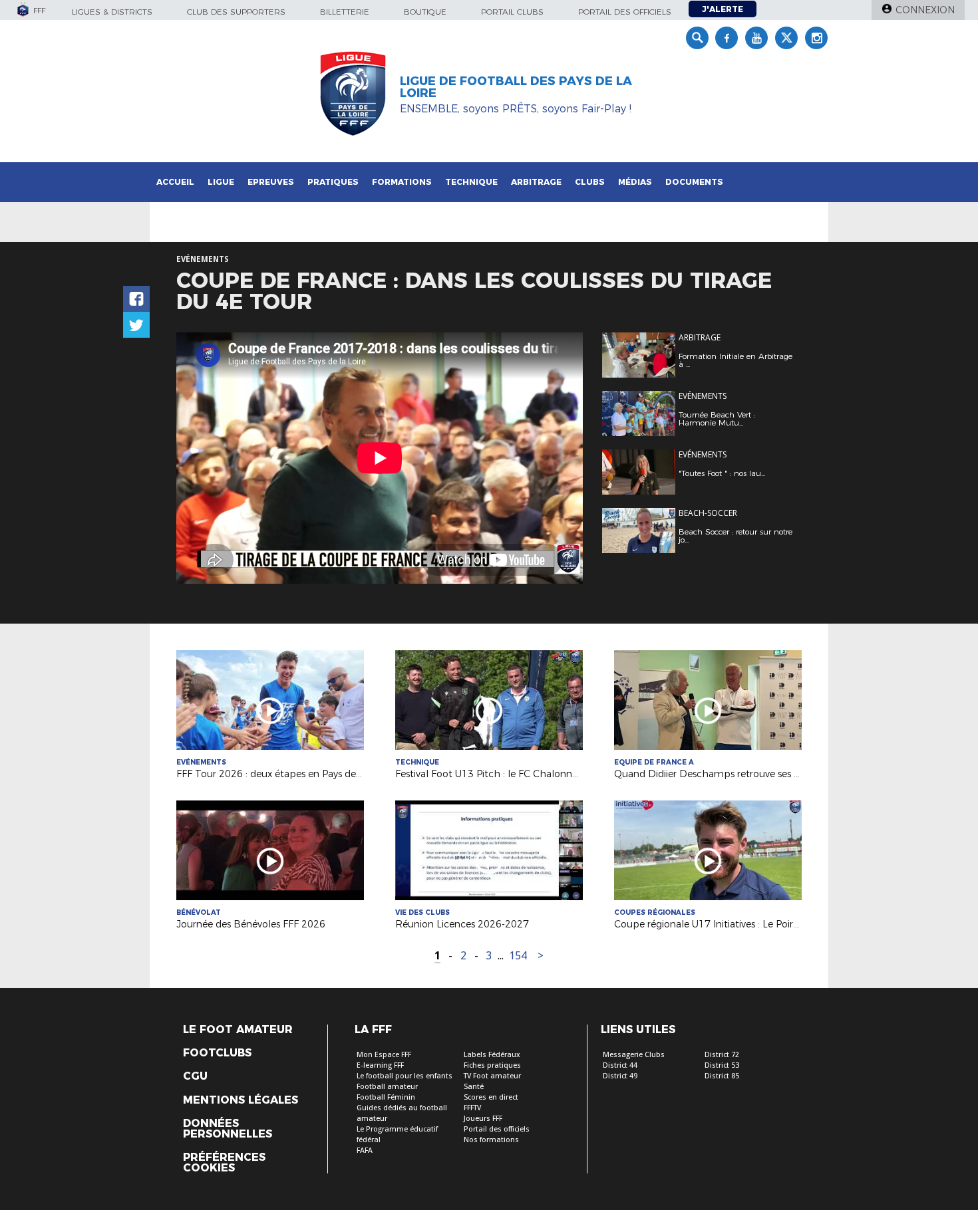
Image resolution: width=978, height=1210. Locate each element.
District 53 (722, 1065)
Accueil (175, 182)
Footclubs (217, 1053)
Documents (694, 182)
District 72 (722, 1054)
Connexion (925, 10)
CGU (195, 1076)
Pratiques (333, 182)
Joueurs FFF (483, 1118)
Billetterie (344, 11)
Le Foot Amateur (238, 1030)
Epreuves (270, 182)
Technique (471, 182)
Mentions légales (240, 1100)
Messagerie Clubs (634, 1054)
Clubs (590, 182)
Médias (635, 182)
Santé (474, 1086)
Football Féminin (386, 1097)
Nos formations (491, 1140)
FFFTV (472, 1108)
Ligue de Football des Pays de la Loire (516, 87)
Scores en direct (491, 1097)
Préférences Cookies (224, 1162)
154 (518, 955)
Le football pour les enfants (404, 1076)
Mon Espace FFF (384, 1054)
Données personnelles (227, 1129)
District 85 (722, 1076)
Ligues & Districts (112, 11)
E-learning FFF (380, 1065)
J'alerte (722, 9)
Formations (402, 182)
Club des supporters (236, 11)
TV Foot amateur (492, 1076)
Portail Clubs (512, 11)
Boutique (425, 11)
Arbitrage (536, 182)
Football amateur (387, 1086)
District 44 (620, 1065)
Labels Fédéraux (492, 1054)
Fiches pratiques (492, 1065)
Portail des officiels (624, 11)
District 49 (620, 1076)
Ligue (221, 182)
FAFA (365, 1150)
